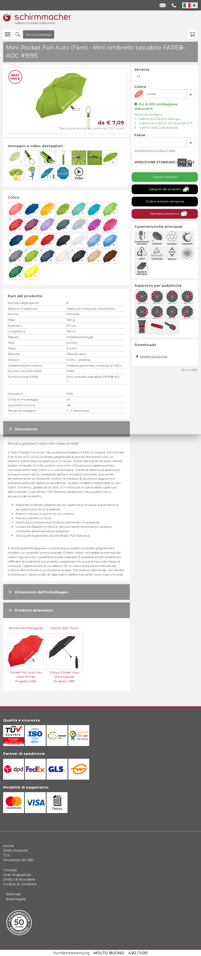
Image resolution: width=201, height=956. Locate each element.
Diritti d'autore (15, 850)
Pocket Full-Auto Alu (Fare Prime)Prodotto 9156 (26, 676)
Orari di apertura (17, 875)
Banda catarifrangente (26, 628)
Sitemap (13, 894)
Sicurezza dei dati (18, 860)
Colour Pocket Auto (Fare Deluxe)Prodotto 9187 (65, 676)
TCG (6, 855)
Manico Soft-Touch (65, 628)
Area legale (16, 899)
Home (8, 846)
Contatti (10, 870)
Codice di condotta (19, 884)
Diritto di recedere (19, 879)
